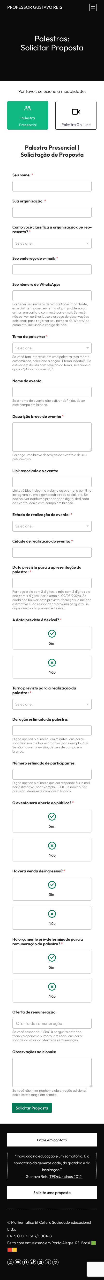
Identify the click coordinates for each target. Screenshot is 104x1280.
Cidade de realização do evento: (42, 541)
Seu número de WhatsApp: (36, 284)
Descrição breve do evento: (38, 416)
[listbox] (52, 243)
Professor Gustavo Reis (34, 7)
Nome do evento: (27, 381)
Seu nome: (22, 175)
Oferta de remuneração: (34, 1012)
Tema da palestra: (30, 336)
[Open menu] (93, 7)
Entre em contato (52, 1139)
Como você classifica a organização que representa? (52, 229)
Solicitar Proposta (32, 1107)
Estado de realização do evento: (42, 514)
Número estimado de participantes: (44, 763)
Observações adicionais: (34, 1052)
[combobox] (52, 348)
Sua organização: (29, 201)
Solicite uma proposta (52, 1192)
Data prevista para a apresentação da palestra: (47, 569)
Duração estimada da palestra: (40, 719)
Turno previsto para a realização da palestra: (44, 690)
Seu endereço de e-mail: (35, 258)
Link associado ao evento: (35, 470)
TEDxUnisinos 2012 (65, 1176)
